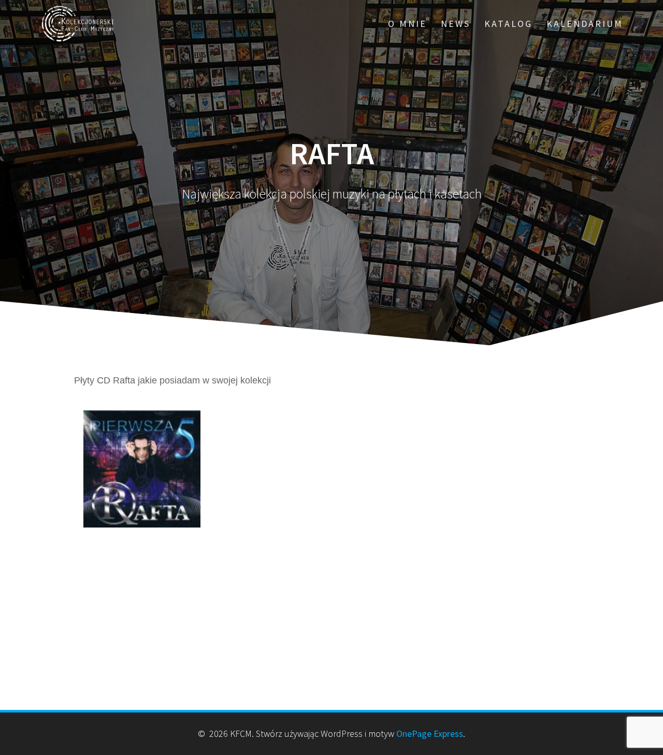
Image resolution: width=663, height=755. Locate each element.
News (455, 24)
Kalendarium (584, 24)
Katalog (508, 24)
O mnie (407, 24)
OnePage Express (429, 733)
